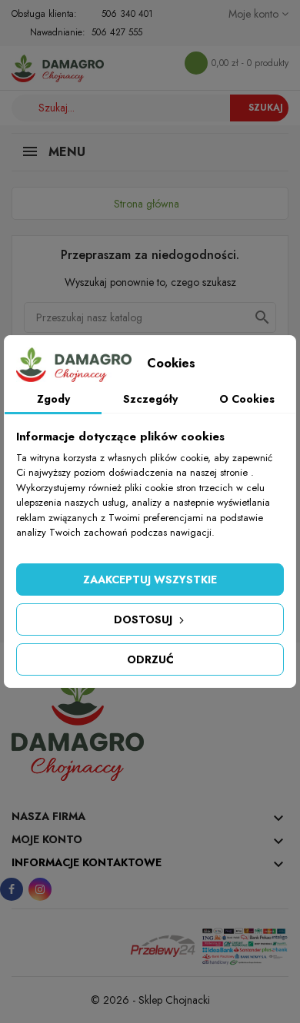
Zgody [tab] (53, 399)
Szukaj (265, 108)
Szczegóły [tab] (150, 399)
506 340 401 (127, 14)
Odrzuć (150, 659)
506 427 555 (117, 32)
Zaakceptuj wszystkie (150, 579)
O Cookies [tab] (247, 399)
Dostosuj (144, 619)
